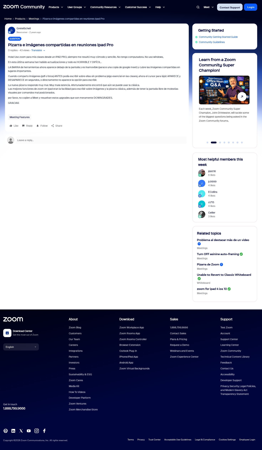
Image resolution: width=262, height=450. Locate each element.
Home (8, 18)
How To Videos (77, 392)
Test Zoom (226, 327)
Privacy (141, 439)
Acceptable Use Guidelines (177, 439)
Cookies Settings (227, 439)
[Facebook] (44, 430)
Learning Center (229, 345)
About (73, 319)
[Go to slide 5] (228, 142)
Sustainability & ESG (80, 374)
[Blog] (5, 430)
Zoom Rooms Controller (133, 339)
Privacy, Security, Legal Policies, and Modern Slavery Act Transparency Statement (238, 390)
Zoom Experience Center (184, 356)
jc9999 (212, 181)
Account (225, 333)
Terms (131, 439)
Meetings (34, 18)
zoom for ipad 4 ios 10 (212, 289)
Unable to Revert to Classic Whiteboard (224, 274)
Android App (126, 362)
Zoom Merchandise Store (83, 409)
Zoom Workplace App (131, 327)
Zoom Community (230, 350)
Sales (174, 319)
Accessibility (227, 374)
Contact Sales (178, 333)
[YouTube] (28, 430)
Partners (73, 356)
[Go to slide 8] (241, 142)
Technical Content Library (235, 356)
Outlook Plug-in (128, 350)
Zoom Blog (75, 327)
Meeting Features (20, 117)
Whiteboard (203, 282)
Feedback (226, 362)
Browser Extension (129, 345)
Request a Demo (179, 345)
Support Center (229, 339)
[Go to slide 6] (233, 142)
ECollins (212, 192)
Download (126, 319)
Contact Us (226, 368)
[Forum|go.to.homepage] (24, 7)
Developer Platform (80, 397)
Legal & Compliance (205, 439)
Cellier (211, 212)
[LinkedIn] (13, 430)
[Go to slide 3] (218, 142)
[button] (38, 50)
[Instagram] (36, 430)
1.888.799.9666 (14, 408)
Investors (74, 362)
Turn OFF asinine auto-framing (218, 254)
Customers (75, 333)
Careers (73, 345)
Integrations (76, 350)
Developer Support (231, 380)
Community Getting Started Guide (218, 37)
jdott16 (212, 171)
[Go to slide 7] (237, 142)
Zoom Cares (76, 380)
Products (20, 18)
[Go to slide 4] (224, 142)
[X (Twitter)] (21, 430)
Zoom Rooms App (129, 333)
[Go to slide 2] (212, 142)
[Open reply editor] (97, 140)
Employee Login (247, 439)
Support (226, 319)
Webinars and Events (182, 350)
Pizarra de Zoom (208, 264)
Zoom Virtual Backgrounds (134, 368)
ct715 (211, 202)
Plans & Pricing (178, 339)
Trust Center (154, 439)
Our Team (74, 339)
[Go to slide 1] (207, 142)
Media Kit (74, 386)
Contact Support (230, 7)
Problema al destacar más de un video (223, 240)
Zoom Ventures (77, 403)
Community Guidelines (212, 42)
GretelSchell (24, 28)
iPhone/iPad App (128, 356)
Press (72, 368)
